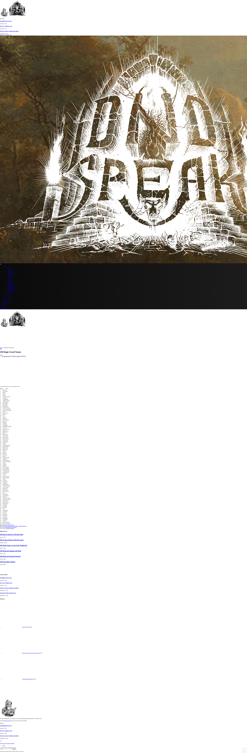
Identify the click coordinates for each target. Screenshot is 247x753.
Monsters (9, 276)
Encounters (10, 271)
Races (9, 278)
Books (9, 268)
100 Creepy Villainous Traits (6, 26)
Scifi (3, 293)
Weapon (12, 525)
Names (9, 525)
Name (6, 525)
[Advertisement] (123, 337)
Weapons (9, 281)
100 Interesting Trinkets (7, 562)
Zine (3, 299)
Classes (9, 269)
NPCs (9, 277)
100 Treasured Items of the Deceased (11, 540)
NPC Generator (11, 289)
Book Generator (11, 284)
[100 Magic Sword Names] (24, 384)
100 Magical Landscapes (11, 527)
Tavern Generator (11, 291)
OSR (4, 298)
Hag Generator (11, 286)
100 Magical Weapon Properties (10, 556)
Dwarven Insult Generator (13, 285)
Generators (7, 283)
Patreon (4, 303)
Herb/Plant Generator (12, 288)
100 (1, 348)
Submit (14, 749)
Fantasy (4, 266)
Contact (4, 304)
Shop (4, 305)
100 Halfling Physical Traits (6, 21)
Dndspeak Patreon (7, 720)
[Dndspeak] (12, 326)
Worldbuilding (11, 282)
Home (1, 347)
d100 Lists (7, 267)
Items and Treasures (12, 274)
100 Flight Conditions (9, 528)
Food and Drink (11, 272)
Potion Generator (11, 290)
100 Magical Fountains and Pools (10, 551)
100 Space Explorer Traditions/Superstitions (9, 31)
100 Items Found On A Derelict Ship (11, 534)
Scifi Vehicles (10, 297)
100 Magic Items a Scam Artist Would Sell (13, 545)
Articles (6, 292)
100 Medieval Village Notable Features (8, 593)
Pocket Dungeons (8, 301)
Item (1, 525)
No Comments (17, 356)
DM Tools (5, 300)
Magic (9, 275)
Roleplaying (10, 279)
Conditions (10, 270)
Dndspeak (6, 356)
